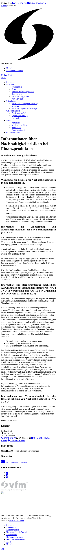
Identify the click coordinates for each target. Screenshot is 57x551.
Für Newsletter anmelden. (16, 462)
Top (2, 549)
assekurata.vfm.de (16, 520)
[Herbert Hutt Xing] (7, 477)
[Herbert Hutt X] (7, 475)
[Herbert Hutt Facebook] (7, 473)
